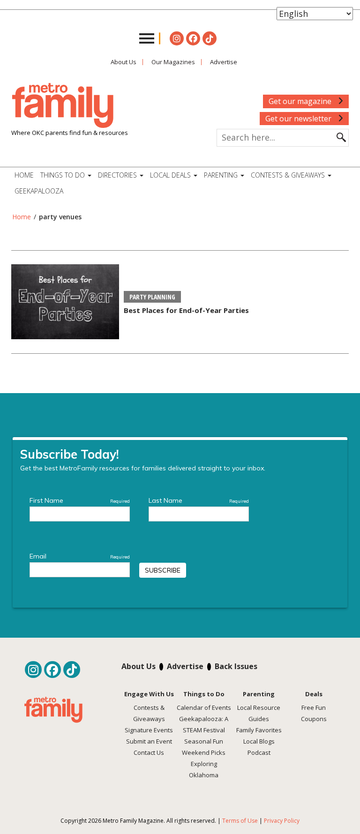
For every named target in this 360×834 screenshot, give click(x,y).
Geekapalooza (39, 190)
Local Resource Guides (258, 713)
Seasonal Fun (203, 741)
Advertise (223, 62)
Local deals (171, 175)
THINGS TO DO (63, 175)
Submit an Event (149, 741)
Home (24, 175)
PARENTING (222, 175)
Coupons (314, 719)
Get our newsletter (299, 118)
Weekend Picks (203, 752)
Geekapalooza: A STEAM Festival (203, 724)
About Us (123, 62)
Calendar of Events (204, 707)
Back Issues (236, 666)
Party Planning (152, 296)
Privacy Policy (282, 821)
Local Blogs (259, 741)
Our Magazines (173, 62)
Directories (118, 175)
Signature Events (149, 730)
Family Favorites (259, 730)
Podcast (259, 752)
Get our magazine (301, 101)
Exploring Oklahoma (203, 769)
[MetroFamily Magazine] (62, 106)
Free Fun (313, 707)
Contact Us (149, 752)
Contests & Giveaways (289, 175)
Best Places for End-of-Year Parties (186, 310)
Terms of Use (240, 821)
